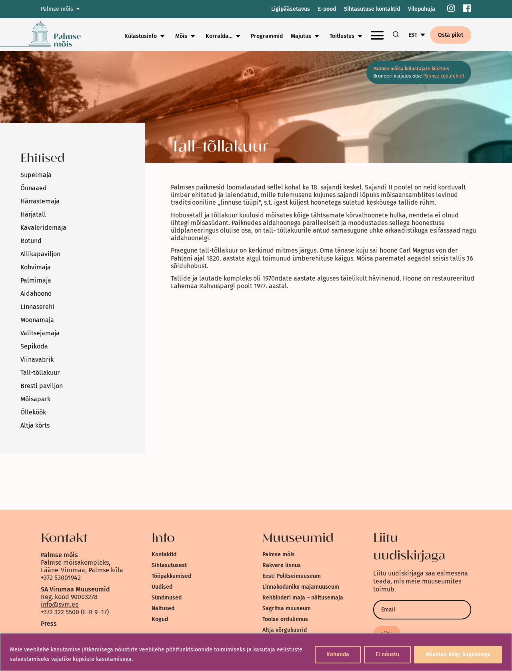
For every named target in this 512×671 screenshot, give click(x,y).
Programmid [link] (267, 36)
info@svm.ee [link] (60, 604)
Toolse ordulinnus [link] (285, 619)
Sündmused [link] (167, 597)
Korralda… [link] (219, 36)
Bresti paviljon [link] (41, 386)
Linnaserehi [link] (37, 307)
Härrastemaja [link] (40, 201)
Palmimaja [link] (35, 280)
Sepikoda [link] (34, 346)
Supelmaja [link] (36, 175)
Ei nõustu (387, 654)
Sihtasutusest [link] (169, 565)
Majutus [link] (301, 36)
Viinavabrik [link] (37, 359)
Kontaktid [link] (164, 554)
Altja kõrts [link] (35, 425)
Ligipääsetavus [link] (290, 9)
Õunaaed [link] (33, 188)
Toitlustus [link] (342, 36)
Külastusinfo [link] (140, 36)
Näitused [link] (163, 608)
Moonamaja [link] (37, 320)
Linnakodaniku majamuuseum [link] (300, 586)
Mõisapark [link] (35, 399)
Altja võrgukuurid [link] (284, 630)
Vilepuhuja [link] (421, 9)
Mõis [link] (181, 36)
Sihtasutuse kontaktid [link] (372, 9)
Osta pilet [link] (450, 35)
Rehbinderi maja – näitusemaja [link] (302, 597)
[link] (451, 9)
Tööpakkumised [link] (171, 576)
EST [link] (412, 35)
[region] (256, 652)
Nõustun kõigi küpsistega (458, 654)
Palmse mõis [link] (278, 554)
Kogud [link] (160, 619)
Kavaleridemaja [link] (43, 227)
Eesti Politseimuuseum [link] (291, 576)
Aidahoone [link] (36, 293)
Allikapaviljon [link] (40, 254)
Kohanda (337, 654)
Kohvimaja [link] (35, 267)
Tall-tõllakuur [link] (40, 372)
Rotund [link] (31, 241)
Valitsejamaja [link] (40, 333)
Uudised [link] (162, 586)
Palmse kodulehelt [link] (443, 76)
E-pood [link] (327, 9)
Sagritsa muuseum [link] (286, 608)
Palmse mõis (57, 9)
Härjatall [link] (33, 214)
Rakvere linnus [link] (281, 565)
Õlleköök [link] (33, 412)
